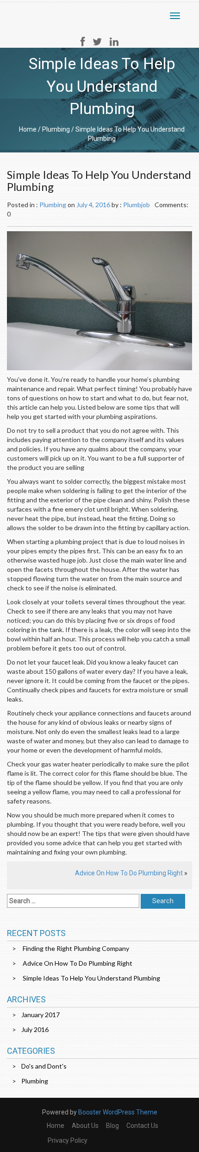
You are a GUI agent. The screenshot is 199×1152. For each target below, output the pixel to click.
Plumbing (56, 129)
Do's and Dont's (44, 1066)
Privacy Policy (67, 1140)
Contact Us (142, 1125)
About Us (85, 1125)
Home (28, 129)
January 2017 (40, 1015)
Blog (112, 1125)
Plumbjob (136, 205)
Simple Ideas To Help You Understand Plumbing (91, 978)
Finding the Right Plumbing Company (76, 948)
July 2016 (35, 1029)
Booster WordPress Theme (117, 1112)
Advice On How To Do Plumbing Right (129, 873)
